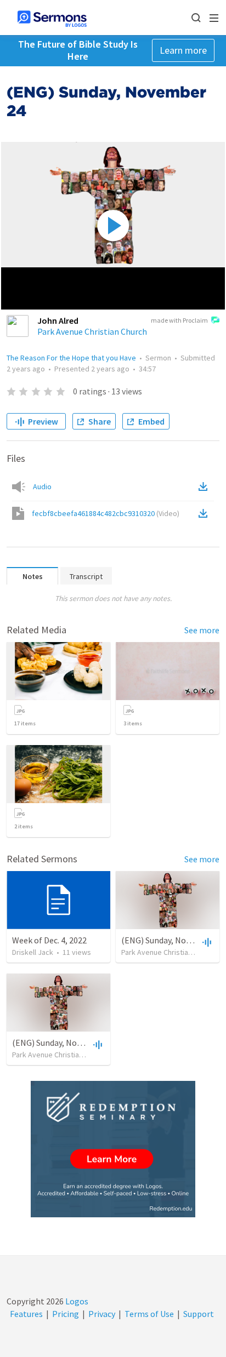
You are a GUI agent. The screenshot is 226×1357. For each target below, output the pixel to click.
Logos (76, 1301)
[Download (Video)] (205, 513)
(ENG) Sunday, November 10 (173, 940)
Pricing (65, 1313)
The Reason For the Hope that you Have (71, 358)
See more (201, 630)
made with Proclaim (179, 320)
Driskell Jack (32, 952)
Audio (42, 486)
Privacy (101, 1313)
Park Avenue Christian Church (92, 331)
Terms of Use (149, 1313)
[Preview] (205, 942)
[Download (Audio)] (205, 486)
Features (26, 1313)
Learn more (183, 50)
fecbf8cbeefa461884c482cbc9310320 (105, 513)
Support (198, 1313)
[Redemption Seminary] (113, 1149)
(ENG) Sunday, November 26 (64, 1042)
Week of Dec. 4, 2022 (49, 940)
